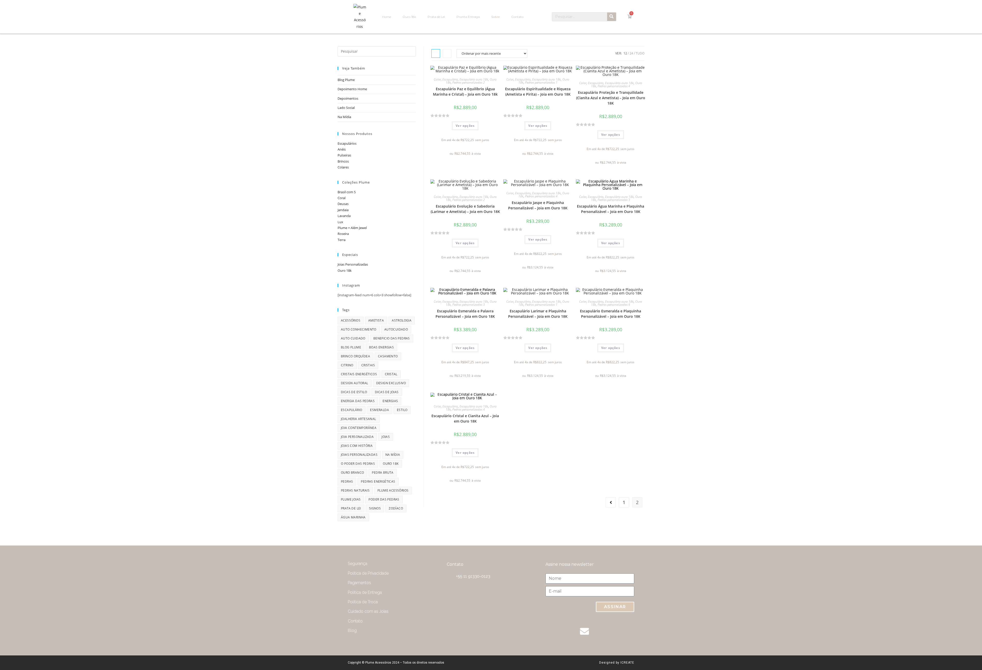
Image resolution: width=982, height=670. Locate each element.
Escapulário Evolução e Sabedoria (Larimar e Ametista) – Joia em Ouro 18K (465, 209)
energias (390, 401)
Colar (437, 79)
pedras (347, 481)
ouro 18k (390, 463)
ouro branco (352, 472)
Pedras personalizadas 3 (614, 200)
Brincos (343, 161)
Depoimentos (348, 98)
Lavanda (344, 215)
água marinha (353, 517)
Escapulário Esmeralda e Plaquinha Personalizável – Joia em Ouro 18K (610, 314)
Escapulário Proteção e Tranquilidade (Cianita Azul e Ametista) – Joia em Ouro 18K (610, 98)
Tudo (640, 53)
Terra (341, 239)
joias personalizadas (359, 454)
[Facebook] (625, 631)
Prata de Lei (436, 17)
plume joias (351, 499)
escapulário (351, 410)
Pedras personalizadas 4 (614, 86)
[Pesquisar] (611, 17)
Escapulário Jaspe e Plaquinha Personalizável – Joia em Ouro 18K (537, 205)
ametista (376, 320)
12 (625, 53)
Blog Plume (346, 79)
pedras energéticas (378, 481)
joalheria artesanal (358, 419)
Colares (343, 167)
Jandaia (343, 210)
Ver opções (465, 125)
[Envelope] (584, 631)
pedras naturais (355, 490)
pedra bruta (382, 472)
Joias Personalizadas (353, 264)
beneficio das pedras (391, 338)
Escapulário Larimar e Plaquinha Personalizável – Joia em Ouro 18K (537, 314)
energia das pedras (358, 401)
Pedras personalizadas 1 (541, 82)
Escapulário (450, 79)
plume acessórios (392, 490)
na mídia (392, 454)
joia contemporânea (358, 428)
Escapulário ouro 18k (474, 79)
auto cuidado (353, 338)
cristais (368, 365)
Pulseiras (344, 155)
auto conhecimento (358, 329)
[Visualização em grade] (435, 53)
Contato (517, 17)
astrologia (401, 320)
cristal (391, 374)
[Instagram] (605, 631)
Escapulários (347, 143)
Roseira (343, 233)
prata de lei (351, 508)
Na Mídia (344, 117)
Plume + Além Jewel (352, 227)
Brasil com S (347, 192)
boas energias (381, 347)
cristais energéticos (359, 374)
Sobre (495, 17)
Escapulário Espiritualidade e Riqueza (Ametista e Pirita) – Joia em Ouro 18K (538, 91)
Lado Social (346, 107)
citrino (347, 365)
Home (386, 17)
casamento (388, 356)
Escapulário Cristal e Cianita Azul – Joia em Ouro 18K (465, 418)
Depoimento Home (352, 89)
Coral (341, 198)
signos (375, 508)
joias (386, 437)
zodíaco (396, 508)
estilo (402, 410)
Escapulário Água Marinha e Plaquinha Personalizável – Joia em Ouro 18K (610, 209)
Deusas (343, 203)
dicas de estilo (354, 392)
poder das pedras (384, 499)
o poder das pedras (358, 463)
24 (631, 53)
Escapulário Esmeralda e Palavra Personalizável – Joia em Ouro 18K (465, 314)
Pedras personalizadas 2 (468, 82)
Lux (340, 222)
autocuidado (396, 329)
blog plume (351, 347)
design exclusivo (391, 383)
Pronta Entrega (468, 17)
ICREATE (627, 662)
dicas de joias (387, 392)
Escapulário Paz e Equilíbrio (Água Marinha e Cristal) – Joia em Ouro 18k (465, 91)
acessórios (350, 320)
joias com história (357, 446)
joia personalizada (357, 437)
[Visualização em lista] (447, 53)
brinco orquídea (355, 356)
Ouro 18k (409, 17)
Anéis (342, 149)
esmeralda (379, 410)
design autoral (354, 383)
